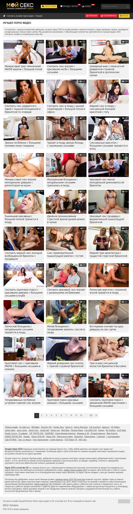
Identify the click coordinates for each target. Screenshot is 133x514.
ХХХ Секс (83, 440)
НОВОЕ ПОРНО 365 (13, 437)
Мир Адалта (112, 434)
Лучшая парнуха (98, 434)
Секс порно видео (40, 440)
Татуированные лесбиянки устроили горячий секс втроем (22, 401)
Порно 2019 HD (38, 437)
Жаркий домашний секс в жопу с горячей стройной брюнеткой (65, 365)
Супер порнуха (56, 440)
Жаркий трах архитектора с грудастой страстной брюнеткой (108, 254)
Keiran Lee (55, 430)
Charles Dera (58, 427)
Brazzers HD (46, 427)
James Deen (10, 430)
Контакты (14, 505)
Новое (87, 6)
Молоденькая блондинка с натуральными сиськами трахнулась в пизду (62, 182)
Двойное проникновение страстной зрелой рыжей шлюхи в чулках (66, 219)
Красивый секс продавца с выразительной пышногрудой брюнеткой (107, 219)
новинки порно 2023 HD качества (70, 480)
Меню (125, 16)
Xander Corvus (11, 434)
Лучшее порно (70, 6)
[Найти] (127, 6)
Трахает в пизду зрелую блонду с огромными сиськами (65, 144)
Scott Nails (121, 430)
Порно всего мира (65, 437)
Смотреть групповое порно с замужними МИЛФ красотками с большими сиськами (108, 403)
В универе (23, 434)
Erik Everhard (95, 427)
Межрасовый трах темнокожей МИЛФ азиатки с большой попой (23, 68)
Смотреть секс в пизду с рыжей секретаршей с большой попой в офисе (66, 109)
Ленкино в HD (83, 434)
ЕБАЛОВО (49, 434)
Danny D (68, 427)
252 (91, 416)
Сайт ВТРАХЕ (11, 440)
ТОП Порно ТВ (70, 440)
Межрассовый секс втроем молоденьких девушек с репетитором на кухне (20, 182)
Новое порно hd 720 (43, 484)
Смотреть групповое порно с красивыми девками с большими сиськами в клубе (24, 293)
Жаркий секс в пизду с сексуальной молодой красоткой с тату (103, 109)
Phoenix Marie (77, 430)
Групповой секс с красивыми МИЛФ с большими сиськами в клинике (22, 366)
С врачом (101, 437)
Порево (26, 437)
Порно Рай (50, 437)
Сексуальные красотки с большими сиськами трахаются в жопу (109, 146)
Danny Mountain (81, 427)
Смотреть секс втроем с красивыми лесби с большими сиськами (64, 69)
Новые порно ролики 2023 (75, 470)
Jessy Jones (22, 430)
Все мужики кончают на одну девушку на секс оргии (106, 328)
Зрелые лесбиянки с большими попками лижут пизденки (23, 144)
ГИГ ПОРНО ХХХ (36, 434)
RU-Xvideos (111, 430)
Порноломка (89, 437)
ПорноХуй (78, 437)
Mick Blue (65, 430)
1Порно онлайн (11, 427)
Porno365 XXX (90, 430)
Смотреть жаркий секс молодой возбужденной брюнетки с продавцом (23, 256)
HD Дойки (115, 427)
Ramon (101, 430)
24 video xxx (24, 427)
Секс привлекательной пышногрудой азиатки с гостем (65, 254)
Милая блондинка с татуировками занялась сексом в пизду (66, 329)
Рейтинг (92, 16)
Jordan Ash (44, 430)
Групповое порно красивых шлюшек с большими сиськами (65, 401)
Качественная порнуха (65, 434)
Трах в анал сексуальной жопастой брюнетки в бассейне (108, 365)
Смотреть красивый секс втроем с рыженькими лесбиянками (66, 291)
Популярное (109, 16)
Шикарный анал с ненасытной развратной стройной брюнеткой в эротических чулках (107, 71)
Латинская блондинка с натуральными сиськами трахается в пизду (19, 329)
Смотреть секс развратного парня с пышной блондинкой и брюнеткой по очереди (23, 109)
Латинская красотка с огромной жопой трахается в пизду (108, 291)
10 (81, 416)
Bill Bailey (35, 427)
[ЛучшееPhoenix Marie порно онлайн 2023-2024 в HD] (20, 6)
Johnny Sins (33, 430)
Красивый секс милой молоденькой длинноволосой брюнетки (107, 182)
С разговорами (112, 437)
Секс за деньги (24, 440)
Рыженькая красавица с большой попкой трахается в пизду (21, 219)
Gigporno (105, 427)
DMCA (5, 505)
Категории (50, 6)
